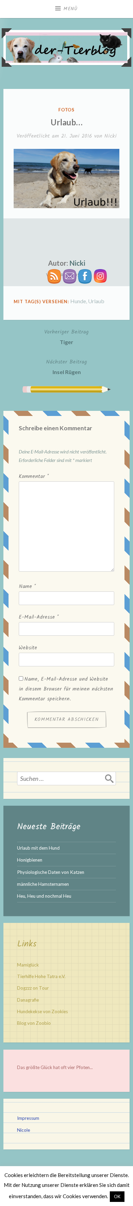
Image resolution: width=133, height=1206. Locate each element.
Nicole (23, 1130)
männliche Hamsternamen (43, 884)
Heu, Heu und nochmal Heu (44, 896)
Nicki (110, 136)
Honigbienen (29, 860)
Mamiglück (28, 965)
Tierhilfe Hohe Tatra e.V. (41, 976)
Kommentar (34, 477)
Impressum (28, 1118)
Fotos (66, 109)
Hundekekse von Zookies (42, 1011)
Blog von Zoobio (34, 1023)
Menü (70, 9)
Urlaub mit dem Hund (38, 848)
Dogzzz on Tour (33, 988)
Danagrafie (28, 1000)
